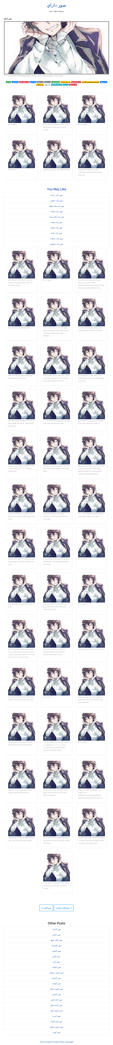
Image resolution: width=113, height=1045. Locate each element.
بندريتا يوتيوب (55, 82)
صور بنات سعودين (56, 244)
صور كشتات (56, 983)
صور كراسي (56, 994)
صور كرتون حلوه (56, 1010)
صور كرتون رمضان (56, 973)
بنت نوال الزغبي (76, 82)
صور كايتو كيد (57, 945)
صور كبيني (56, 1032)
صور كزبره (57, 1016)
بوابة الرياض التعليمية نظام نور (90, 82)
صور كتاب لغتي (56, 1000)
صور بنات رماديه (56, 195)
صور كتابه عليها (56, 940)
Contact (48, 1042)
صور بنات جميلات (56, 238)
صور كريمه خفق (56, 1005)
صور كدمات (56, 929)
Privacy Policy (58, 1042)
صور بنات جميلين (56, 200)
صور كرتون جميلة (56, 989)
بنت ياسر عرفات (65, 82)
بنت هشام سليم (24, 82)
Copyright (69, 1042)
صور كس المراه (56, 1021)
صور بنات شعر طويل (56, 206)
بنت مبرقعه (103, 82)
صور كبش (56, 956)
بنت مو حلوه (73, 85)
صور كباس (57, 935)
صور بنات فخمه (56, 222)
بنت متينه (47, 85)
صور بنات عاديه (56, 233)
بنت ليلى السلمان (56, 85)
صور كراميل (56, 978)
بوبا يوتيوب (15, 82)
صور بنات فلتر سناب (56, 217)
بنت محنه (65, 85)
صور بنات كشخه (56, 228)
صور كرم (56, 962)
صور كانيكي (56, 951)
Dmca (42, 1042)
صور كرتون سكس (56, 1027)
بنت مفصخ (47, 82)
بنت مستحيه (40, 85)
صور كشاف (56, 967)
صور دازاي (56, 5)
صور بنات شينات (56, 211)
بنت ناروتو (32, 82)
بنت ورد (8, 82)
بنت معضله (40, 82)
